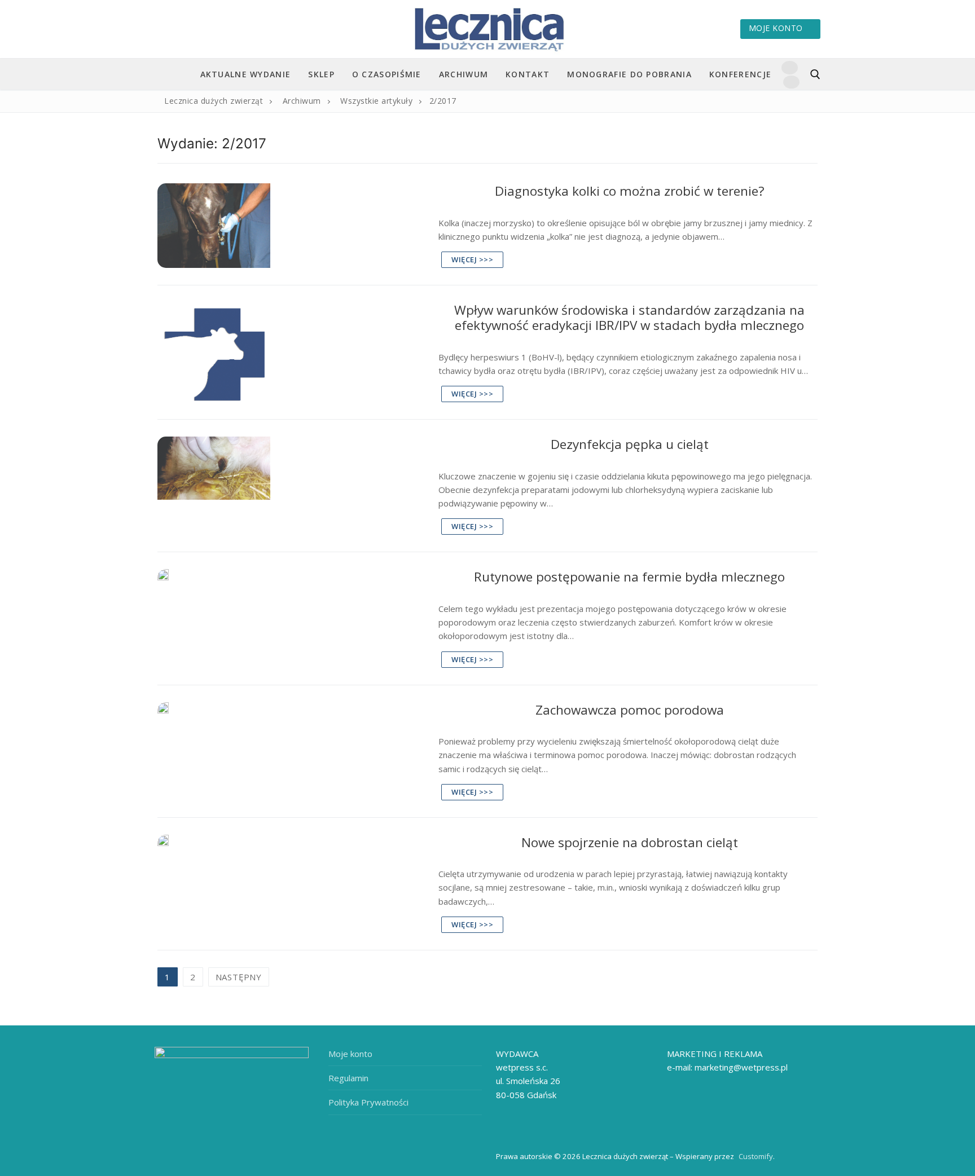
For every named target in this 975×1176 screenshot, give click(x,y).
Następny (239, 977)
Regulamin (348, 1077)
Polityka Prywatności (368, 1102)
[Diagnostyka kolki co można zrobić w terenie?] (290, 225)
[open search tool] (815, 74)
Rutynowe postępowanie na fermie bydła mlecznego (629, 576)
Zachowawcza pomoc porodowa (629, 709)
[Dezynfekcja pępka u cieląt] (290, 486)
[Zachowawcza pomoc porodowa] (290, 751)
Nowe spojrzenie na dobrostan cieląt (629, 842)
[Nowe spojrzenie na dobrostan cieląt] (290, 884)
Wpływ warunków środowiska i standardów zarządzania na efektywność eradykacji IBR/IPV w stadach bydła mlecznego (629, 317)
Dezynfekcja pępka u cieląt (630, 444)
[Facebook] (789, 67)
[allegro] (791, 82)
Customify (756, 1156)
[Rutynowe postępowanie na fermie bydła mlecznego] (290, 618)
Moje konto (776, 28)
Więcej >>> (472, 259)
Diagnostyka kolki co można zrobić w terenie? (630, 191)
